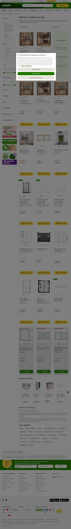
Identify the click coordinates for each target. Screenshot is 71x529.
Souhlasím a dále (36, 73)
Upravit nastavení (36, 69)
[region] (36, 67)
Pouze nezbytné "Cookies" (36, 77)
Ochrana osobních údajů (26, 66)
